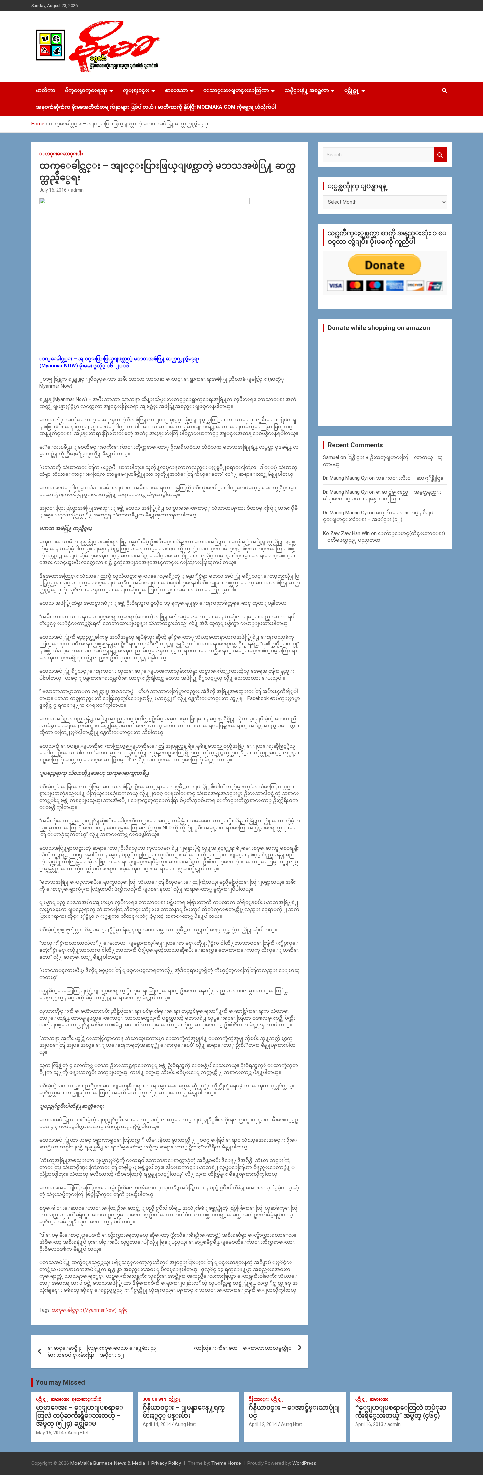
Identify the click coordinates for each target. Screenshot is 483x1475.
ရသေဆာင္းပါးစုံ (86, 1399)
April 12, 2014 (263, 1424)
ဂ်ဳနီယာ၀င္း (259, 1399)
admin (77, 190)
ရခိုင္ (123, 1310)
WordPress (304, 1463)
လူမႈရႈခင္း (136, 90)
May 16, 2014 (50, 1432)
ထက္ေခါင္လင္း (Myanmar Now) (84, 1310)
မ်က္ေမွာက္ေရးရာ (86, 90)
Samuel (331, 457)
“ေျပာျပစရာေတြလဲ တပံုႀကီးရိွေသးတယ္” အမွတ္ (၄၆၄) (400, 1412)
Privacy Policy (166, 1463)
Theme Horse (226, 1463)
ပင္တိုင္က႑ (351, 90)
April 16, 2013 (369, 1424)
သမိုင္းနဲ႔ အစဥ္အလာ (307, 90)
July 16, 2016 (53, 190)
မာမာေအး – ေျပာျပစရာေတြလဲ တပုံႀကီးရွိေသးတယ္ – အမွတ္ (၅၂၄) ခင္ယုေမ (79, 1415)
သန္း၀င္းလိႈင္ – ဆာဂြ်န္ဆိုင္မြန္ (409, 478)
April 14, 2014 (157, 1424)
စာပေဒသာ (176, 90)
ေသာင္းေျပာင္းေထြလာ (236, 90)
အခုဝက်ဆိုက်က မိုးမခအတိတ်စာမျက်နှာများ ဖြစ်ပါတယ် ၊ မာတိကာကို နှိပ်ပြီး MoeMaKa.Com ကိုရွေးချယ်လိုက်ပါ (156, 107)
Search (440, 154)
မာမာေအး (60, 1399)
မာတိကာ (45, 90)
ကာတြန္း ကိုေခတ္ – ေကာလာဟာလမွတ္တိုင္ (243, 1348)
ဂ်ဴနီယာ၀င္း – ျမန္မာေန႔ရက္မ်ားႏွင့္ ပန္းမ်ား (184, 1412)
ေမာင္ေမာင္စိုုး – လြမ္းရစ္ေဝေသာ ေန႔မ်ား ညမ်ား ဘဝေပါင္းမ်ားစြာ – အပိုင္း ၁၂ (102, 1351)
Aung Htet (78, 1432)
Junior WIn (154, 1399)
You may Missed (60, 1382)
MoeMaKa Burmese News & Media (107, 1463)
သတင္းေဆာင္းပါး (61, 153)
